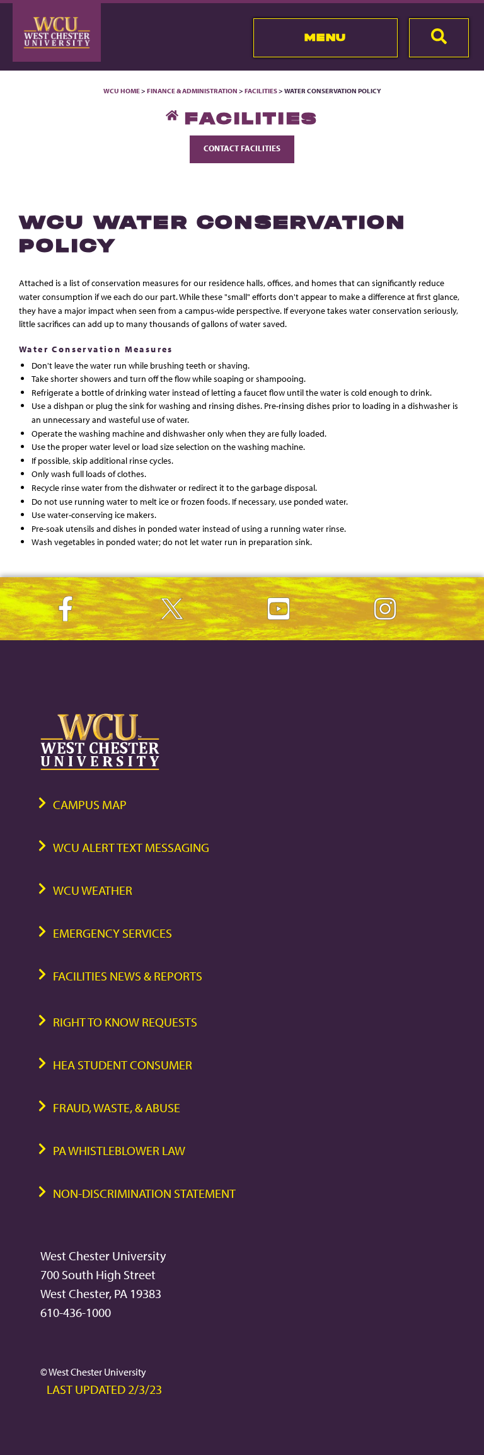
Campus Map (90, 804)
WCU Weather (92, 890)
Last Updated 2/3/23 (104, 1389)
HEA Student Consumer (122, 1065)
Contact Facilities (242, 148)
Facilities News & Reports (127, 976)
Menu (325, 37)
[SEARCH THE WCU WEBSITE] (439, 37)
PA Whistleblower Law (119, 1150)
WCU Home (121, 90)
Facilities (261, 90)
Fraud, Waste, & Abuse (116, 1107)
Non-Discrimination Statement (144, 1193)
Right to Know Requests (125, 1022)
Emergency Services (112, 933)
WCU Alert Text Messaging (131, 847)
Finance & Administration (192, 90)
